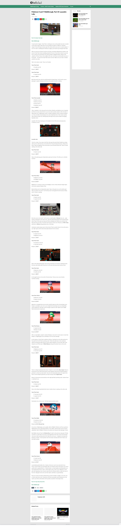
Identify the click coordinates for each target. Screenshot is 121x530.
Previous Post (33, 524)
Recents (78, 11)
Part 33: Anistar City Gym (37, 38)
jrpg (38, 487)
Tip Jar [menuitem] (71, 6)
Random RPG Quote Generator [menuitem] (62, 6)
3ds (36, 16)
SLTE (33, 16)
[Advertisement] (81, 50)
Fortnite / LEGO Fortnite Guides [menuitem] (47, 6)
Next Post (67, 524)
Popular (74, 11)
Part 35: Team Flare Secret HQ (38, 481)
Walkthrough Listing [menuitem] (34, 6)
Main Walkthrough (35, 41)
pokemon (41, 487)
